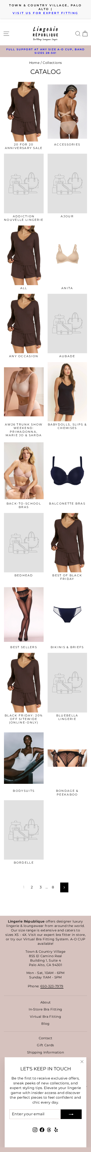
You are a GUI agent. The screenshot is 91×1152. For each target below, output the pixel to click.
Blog (45, 1023)
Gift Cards (45, 1045)
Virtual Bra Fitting (45, 1016)
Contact (45, 1038)
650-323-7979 (51, 986)
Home (34, 63)
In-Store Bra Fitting (45, 1009)
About (45, 1002)
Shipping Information (45, 1052)
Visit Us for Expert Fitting (45, 13)
